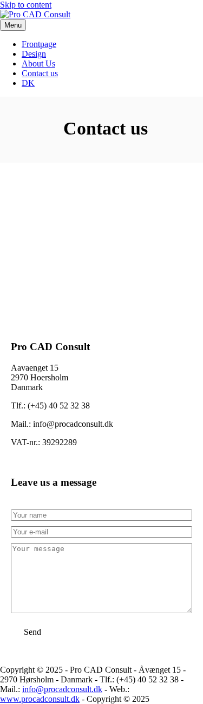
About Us (38, 63)
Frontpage (39, 44)
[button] (32, 632)
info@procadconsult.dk (62, 689)
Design (34, 53)
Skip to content (25, 4)
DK (28, 83)
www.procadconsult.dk (40, 698)
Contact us (40, 73)
